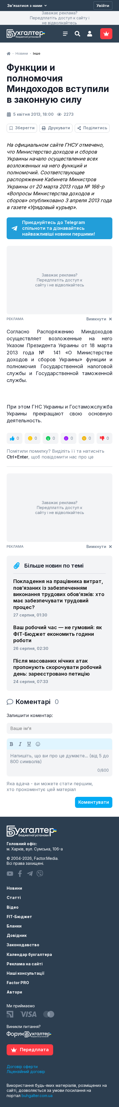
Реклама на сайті (25, 963)
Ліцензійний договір (26, 1071)
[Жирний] (11, 744)
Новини (14, 888)
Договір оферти (22, 1066)
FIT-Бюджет (19, 916)
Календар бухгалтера (29, 954)
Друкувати (59, 127)
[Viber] (40, 873)
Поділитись (95, 127)
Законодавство (23, 944)
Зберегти (25, 127)
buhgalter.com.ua (37, 1095)
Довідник (17, 935)
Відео (13, 907)
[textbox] (59, 763)
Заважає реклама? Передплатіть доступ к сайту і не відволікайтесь (59, 17)
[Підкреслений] (29, 744)
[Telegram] (30, 873)
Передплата (34, 1049)
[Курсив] (20, 744)
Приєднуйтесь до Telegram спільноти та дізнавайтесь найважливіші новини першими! (58, 228)
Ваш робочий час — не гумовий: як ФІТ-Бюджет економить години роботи (57, 633)
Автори (14, 992)
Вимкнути (96, 319)
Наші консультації (25, 973)
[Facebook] (20, 873)
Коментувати (93, 802)
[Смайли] (37, 744)
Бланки (14, 926)
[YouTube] (10, 873)
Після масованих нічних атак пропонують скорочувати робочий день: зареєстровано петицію (57, 667)
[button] (90, 33)
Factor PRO (18, 982)
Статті (14, 897)
